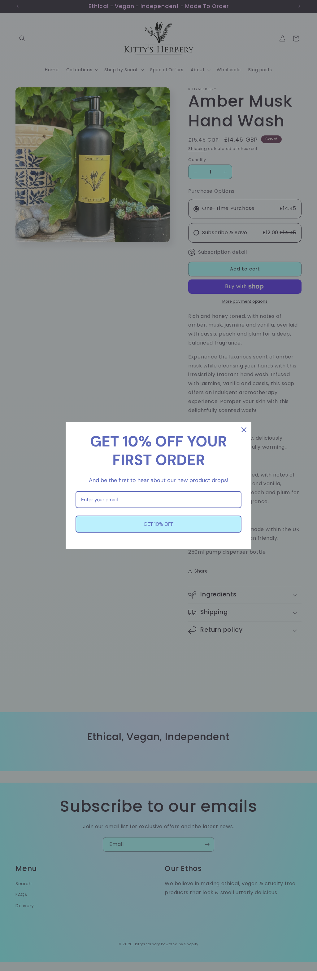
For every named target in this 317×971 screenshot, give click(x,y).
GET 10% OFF (159, 524)
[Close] (244, 429)
